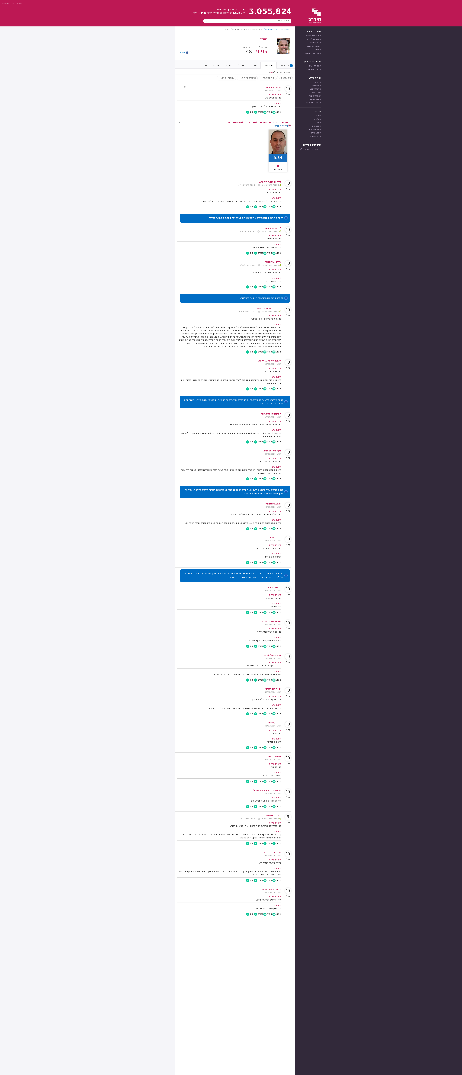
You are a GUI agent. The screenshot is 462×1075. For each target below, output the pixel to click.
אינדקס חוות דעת (313, 46)
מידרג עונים (316, 133)
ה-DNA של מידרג (313, 103)
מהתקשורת (316, 86)
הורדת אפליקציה (313, 39)
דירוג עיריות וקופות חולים (310, 149)
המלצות (317, 119)
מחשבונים (316, 126)
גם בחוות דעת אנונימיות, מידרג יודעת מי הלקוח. (261, 298)
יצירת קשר (316, 93)
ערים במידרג (315, 43)
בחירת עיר (281, 126)
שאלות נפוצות (315, 96)
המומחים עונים (315, 129)
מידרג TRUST (314, 99)
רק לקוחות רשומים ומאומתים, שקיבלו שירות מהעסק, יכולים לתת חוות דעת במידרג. (246, 218)
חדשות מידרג (315, 89)
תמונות (318, 50)
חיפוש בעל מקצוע (313, 36)
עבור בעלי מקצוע (313, 69)
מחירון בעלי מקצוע (313, 53)
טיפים (318, 116)
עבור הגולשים (315, 66)
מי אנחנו (317, 82)
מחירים (318, 123)
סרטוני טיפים (315, 136)
